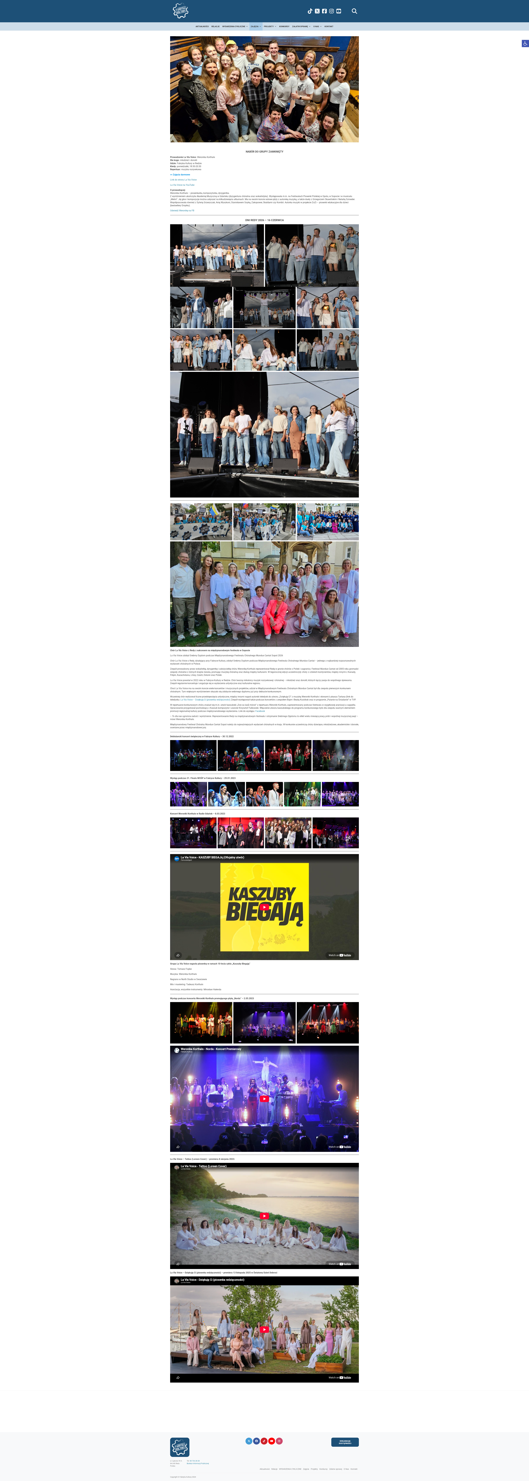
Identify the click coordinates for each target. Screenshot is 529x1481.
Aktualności (202, 26)
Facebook (260, 711)
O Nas (316, 26)
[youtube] (271, 1441)
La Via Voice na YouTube (182, 185)
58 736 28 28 (195, 1461)
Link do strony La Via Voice (183, 179)
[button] (525, 43)
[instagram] (279, 1441)
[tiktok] (264, 1441)
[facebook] (256, 1441)
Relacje (215, 26)
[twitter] (248, 1441)
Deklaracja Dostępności (345, 1442)
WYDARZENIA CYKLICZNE (233, 26)
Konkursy (284, 26)
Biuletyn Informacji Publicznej (198, 1463)
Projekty (269, 26)
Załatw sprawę (300, 26)
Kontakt (329, 26)
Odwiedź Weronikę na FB (182, 210)
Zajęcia (254, 26)
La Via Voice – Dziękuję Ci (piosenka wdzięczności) (205, 699)
